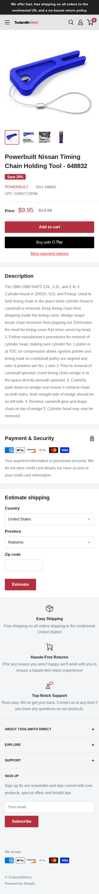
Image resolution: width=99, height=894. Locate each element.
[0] (90, 22)
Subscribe (21, 821)
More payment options (49, 254)
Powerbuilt (16, 187)
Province (13, 531)
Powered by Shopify (20, 883)
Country (12, 508)
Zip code (13, 554)
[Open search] (71, 22)
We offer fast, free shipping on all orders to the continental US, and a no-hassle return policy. (49, 7)
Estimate (20, 584)
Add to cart (49, 227)
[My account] (80, 22)
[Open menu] (7, 22)
